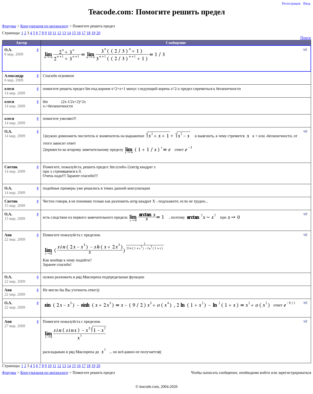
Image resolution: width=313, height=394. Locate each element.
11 (54, 33)
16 (79, 33)
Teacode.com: (112, 11)
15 (74, 33)
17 (84, 33)
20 (98, 33)
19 (93, 33)
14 (69, 33)
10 (50, 33)
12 (59, 33)
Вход (306, 3)
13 (64, 33)
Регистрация (291, 3)
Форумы (9, 26)
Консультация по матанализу (44, 26)
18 (88, 33)
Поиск (305, 38)
